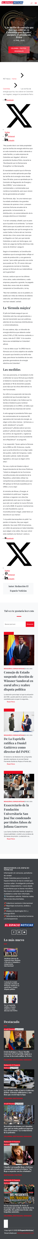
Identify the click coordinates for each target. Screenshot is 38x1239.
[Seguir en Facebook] (14, 932)
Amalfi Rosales (9, 1029)
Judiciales (17, 772)
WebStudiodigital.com (25, 1233)
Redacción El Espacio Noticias (14, 668)
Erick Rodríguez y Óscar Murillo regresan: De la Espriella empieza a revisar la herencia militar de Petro (18, 1054)
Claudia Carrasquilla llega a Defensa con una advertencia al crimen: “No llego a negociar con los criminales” (18, 1169)
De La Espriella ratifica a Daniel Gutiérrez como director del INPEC (11, 1008)
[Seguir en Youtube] (24, 932)
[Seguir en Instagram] (19, 932)
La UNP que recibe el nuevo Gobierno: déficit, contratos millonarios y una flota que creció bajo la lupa (19, 1092)
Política (23, 48)
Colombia (14, 48)
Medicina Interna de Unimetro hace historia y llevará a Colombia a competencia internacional (12, 962)
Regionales (19, 51)
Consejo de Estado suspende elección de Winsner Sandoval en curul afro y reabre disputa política (18, 680)
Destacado (18, 1060)
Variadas (27, 1060)
